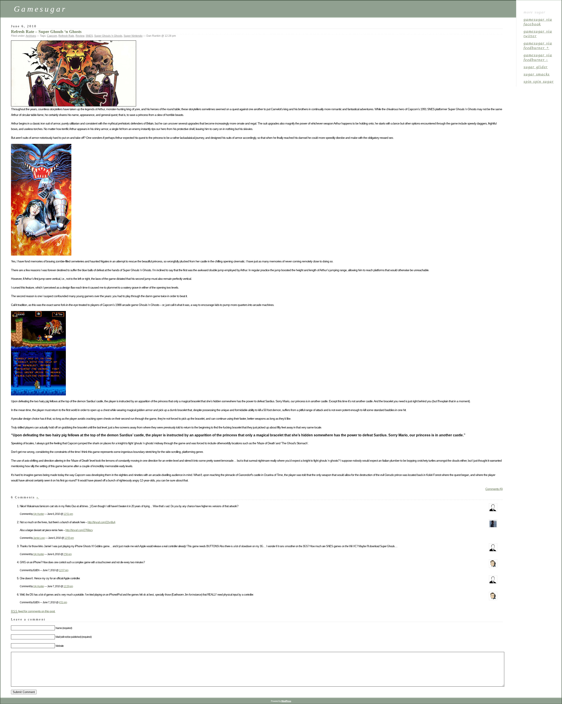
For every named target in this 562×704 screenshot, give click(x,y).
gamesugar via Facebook (538, 21)
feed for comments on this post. (33, 611)
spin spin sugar (539, 81)
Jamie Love (39, 537)
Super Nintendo (133, 35)
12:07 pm (63, 570)
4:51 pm (63, 602)
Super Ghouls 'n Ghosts (108, 35)
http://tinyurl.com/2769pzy (79, 530)
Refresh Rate (66, 35)
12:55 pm (69, 537)
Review (80, 35)
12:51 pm (68, 513)
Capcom (52, 35)
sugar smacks (537, 74)
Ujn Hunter (38, 513)
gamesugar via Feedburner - (538, 57)
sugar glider (536, 67)
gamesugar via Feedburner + (538, 45)
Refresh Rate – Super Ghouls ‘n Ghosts (46, 31)
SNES (89, 35)
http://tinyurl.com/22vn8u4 (101, 522)
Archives (31, 35)
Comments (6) (494, 489)
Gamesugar (40, 8)
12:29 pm (68, 586)
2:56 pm (67, 554)
